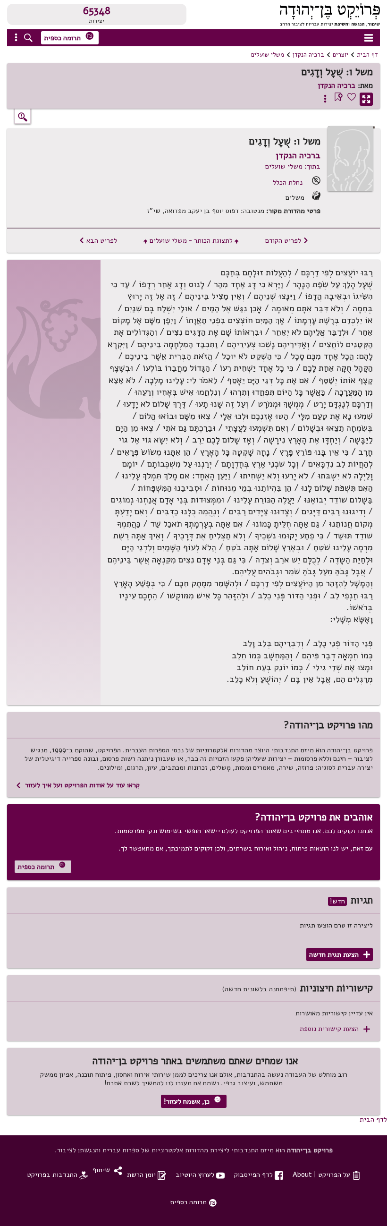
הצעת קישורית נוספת (335, 1028)
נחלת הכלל (288, 182)
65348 (96, 11)
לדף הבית (373, 1119)
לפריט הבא (98, 240)
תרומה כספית (69, 37)
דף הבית (367, 55)
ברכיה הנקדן (308, 55)
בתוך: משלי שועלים (292, 166)
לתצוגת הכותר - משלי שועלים (191, 240)
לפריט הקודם (287, 240)
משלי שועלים (267, 55)
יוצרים (340, 55)
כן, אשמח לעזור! (192, 1101)
